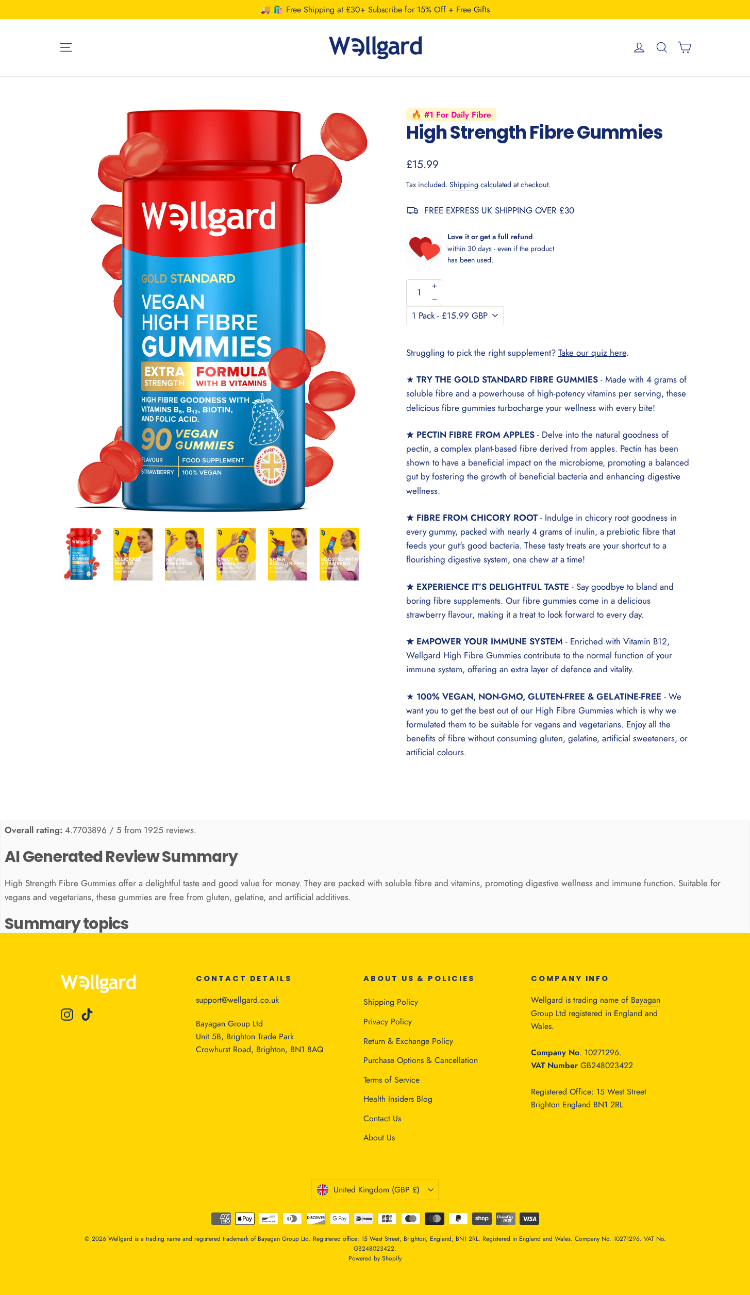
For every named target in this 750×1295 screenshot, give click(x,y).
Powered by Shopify (375, 1258)
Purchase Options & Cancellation (420, 1060)
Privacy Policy (387, 1021)
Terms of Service (391, 1080)
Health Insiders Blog (397, 1099)
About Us (379, 1137)
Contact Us (382, 1118)
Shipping (463, 184)
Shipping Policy (390, 1002)
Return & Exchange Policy (408, 1041)
